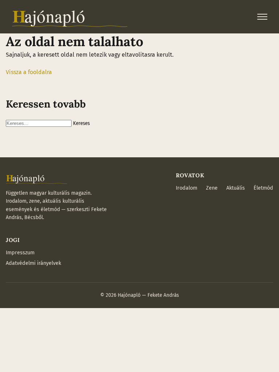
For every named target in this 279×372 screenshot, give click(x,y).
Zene (212, 188)
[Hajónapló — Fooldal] (70, 16)
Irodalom (186, 188)
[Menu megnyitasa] (262, 17)
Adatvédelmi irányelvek (33, 263)
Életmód (263, 188)
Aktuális (235, 188)
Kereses (81, 123)
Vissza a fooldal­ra (29, 72)
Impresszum (20, 253)
